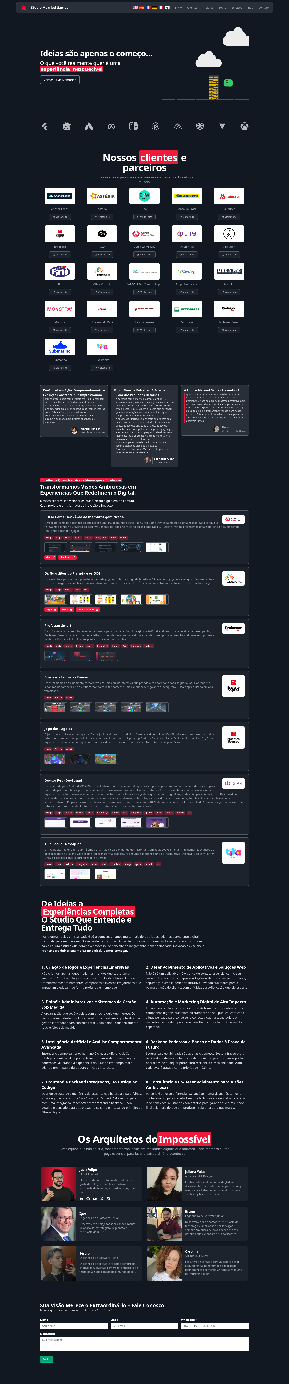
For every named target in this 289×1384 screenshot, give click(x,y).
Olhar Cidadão (85, 609)
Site (48, 557)
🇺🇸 (135, 8)
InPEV (64, 609)
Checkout (65, 557)
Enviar (47, 1359)
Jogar (49, 609)
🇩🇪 (154, 8)
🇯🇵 (167, 8)
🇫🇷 (148, 8)
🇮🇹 (160, 8)
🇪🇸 (141, 8)
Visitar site (61, 216)
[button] (187, 1326)
